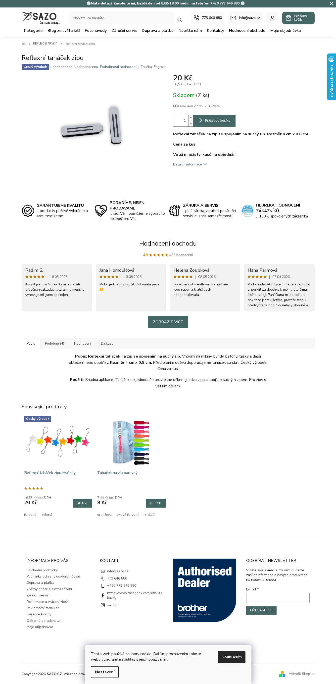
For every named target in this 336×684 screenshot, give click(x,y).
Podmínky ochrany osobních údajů (53, 576)
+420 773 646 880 (121, 585)
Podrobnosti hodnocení (118, 66)
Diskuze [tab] (107, 343)
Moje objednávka (40, 627)
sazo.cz (113, 605)
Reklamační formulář (43, 608)
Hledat (182, 19)
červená (30, 514)
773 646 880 (117, 578)
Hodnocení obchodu (168, 243)
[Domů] (25, 44)
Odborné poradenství (43, 620)
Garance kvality (39, 614)
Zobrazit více (168, 322)
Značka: (153, 66)
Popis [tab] (31, 343)
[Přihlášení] (272, 18)
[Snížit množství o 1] (190, 123)
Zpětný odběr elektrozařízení (49, 589)
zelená (47, 514)
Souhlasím (232, 657)
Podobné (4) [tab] (54, 343)
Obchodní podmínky (42, 570)
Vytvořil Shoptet (302, 673)
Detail (82, 503)
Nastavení (104, 672)
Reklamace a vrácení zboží (47, 601)
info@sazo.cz (117, 571)
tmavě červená (128, 514)
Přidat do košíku (217, 120)
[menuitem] (33, 30)
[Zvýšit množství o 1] (190, 118)
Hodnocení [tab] (82, 343)
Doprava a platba (40, 582)
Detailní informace (187, 164)
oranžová (104, 514)
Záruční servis (37, 595)
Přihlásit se (261, 610)
